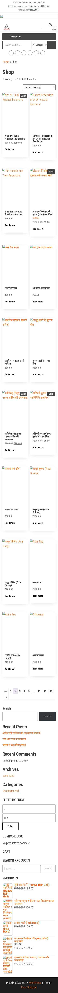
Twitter (23, 52)
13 (51, 691)
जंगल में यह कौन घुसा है (14, 745)
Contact (42, 52)
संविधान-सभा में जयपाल (14, 739)
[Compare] (39, 26)
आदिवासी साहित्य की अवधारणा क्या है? (21, 733)
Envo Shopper (29, 987)
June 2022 (8, 775)
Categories (15, 36)
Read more (10, 225)
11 (39, 691)
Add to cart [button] (10, 149)
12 (45, 691)
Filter (10, 826)
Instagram (17, 52)
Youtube (30, 52)
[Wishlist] (42, 26)
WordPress (35, 982)
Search (6, 708)
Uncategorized (10, 790)
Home (5, 61)
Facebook (11, 52)
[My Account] (45, 26)
